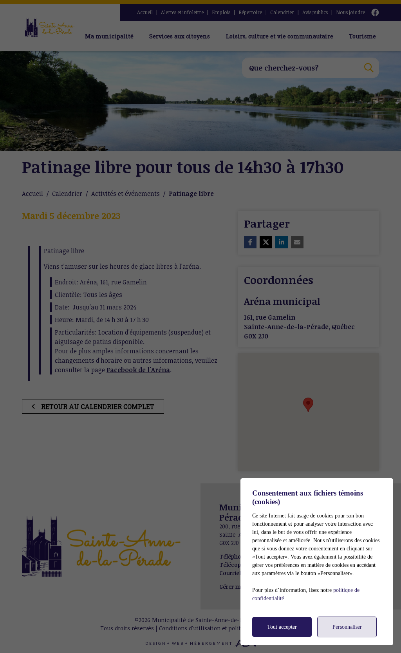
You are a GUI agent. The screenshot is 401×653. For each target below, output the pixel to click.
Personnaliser (347, 627)
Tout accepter (282, 627)
